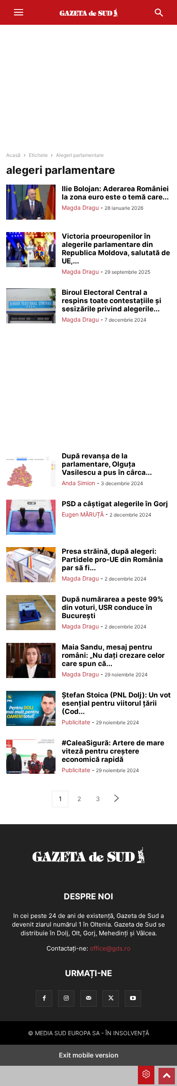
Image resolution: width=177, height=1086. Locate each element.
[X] (110, 998)
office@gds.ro (110, 948)
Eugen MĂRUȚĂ (83, 514)
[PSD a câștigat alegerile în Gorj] (31, 518)
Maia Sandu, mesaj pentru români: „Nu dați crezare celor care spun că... (113, 655)
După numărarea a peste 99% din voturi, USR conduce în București (112, 607)
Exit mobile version (89, 1055)
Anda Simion (78, 482)
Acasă (13, 155)
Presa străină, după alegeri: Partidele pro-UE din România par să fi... (112, 559)
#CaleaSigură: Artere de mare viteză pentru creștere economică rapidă (113, 751)
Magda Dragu (80, 207)
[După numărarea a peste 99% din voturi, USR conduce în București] (31, 613)
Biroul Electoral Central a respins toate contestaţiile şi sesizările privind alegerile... (111, 300)
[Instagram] (66, 998)
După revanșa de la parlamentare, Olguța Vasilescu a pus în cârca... (107, 464)
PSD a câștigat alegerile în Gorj (115, 504)
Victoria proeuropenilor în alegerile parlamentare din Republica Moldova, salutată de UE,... (116, 248)
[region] (88, 88)
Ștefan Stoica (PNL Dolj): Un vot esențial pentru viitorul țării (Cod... (116, 703)
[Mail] (88, 998)
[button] (18, 12)
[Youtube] (133, 998)
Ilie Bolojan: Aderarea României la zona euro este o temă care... (115, 193)
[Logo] (88, 871)
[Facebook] (44, 998)
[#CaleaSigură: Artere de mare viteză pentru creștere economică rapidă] (31, 757)
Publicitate (76, 722)
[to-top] (166, 1072)
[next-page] (117, 799)
